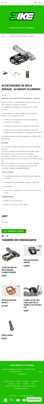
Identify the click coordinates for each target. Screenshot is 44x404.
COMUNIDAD (35, 381)
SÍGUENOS (26, 384)
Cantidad (5, 222)
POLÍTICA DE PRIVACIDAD (13, 386)
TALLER (18, 381)
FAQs (33, 384)
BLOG (19, 384)
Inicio (3, 36)
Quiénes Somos (9, 381)
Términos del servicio (30, 386)
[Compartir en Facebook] (3, 236)
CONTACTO (11, 384)
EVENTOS (26, 381)
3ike (15, 396)
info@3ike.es (22, 374)
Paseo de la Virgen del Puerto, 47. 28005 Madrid (18, 369)
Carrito (39, 3)
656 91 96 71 (17, 372)
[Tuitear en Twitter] (7, 236)
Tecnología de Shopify (26, 396)
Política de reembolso (21, 388)
